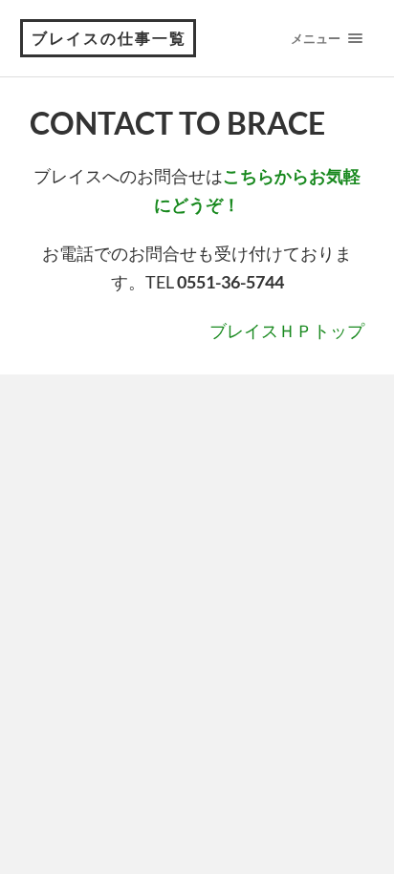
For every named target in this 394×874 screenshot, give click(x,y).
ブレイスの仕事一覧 (109, 38)
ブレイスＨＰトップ (286, 330)
